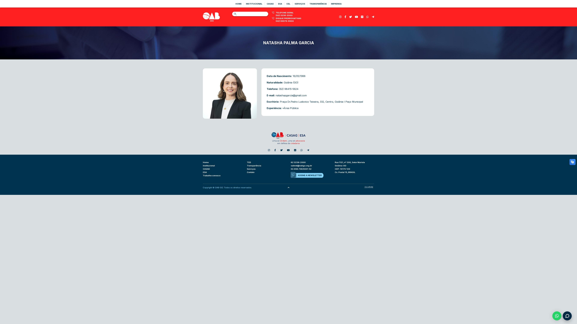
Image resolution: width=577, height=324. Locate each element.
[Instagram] (340, 16)
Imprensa (336, 4)
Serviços (300, 4)
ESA (205, 172)
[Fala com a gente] (567, 315)
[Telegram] (373, 16)
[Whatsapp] (367, 16)
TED (249, 162)
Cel (288, 4)
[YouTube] (356, 16)
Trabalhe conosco (211, 175)
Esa (280, 4)
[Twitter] (350, 16)
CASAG (206, 169)
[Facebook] (345, 16)
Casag (270, 4)
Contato (250, 172)
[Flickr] (362, 16)
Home (238, 4)
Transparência (318, 4)
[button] (556, 315)
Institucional (254, 4)
